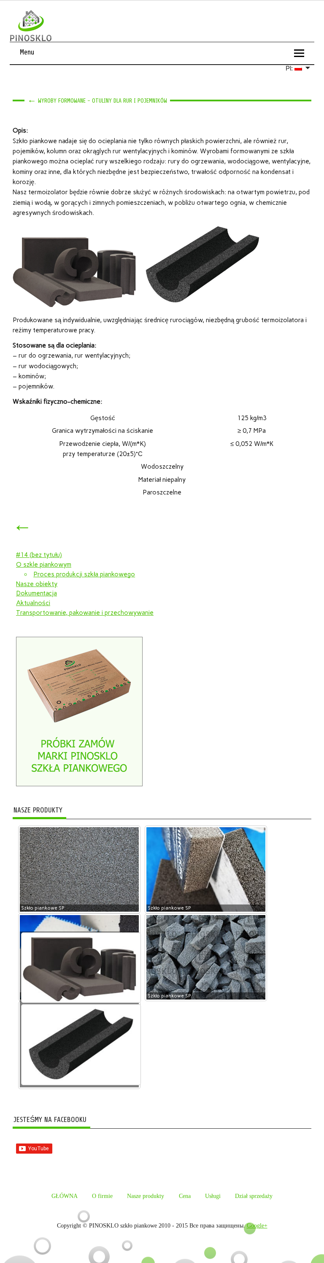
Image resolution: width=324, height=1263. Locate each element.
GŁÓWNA (64, 1196)
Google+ (257, 1225)
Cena (185, 1196)
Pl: (290, 68)
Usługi (213, 1196)
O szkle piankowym (43, 564)
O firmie (102, 1196)
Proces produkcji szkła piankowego (84, 574)
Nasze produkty (145, 1196)
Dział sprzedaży (254, 1196)
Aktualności (33, 603)
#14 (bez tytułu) (39, 555)
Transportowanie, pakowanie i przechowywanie (85, 613)
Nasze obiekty (36, 584)
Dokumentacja (36, 593)
